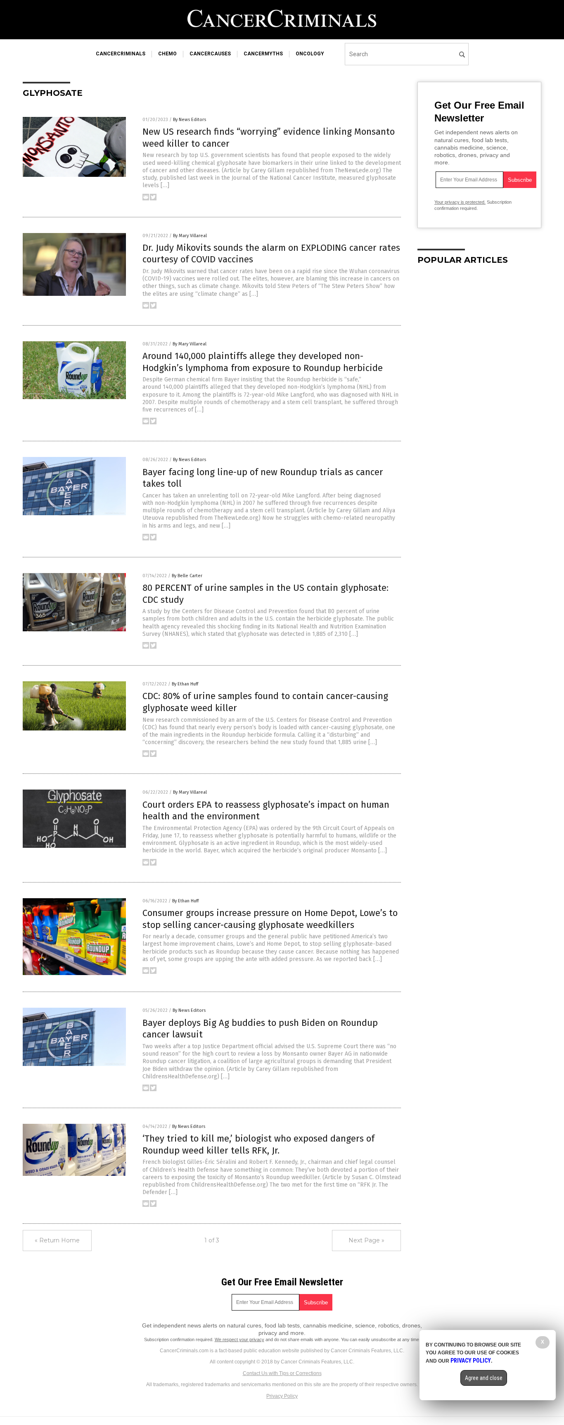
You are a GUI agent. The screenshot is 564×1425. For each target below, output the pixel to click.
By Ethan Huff (185, 684)
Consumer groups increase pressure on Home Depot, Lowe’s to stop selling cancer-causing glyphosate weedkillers (270, 918)
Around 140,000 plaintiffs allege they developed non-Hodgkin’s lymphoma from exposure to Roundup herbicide (262, 361)
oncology (310, 54)
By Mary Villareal (190, 235)
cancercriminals (120, 54)
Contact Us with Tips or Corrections (282, 1373)
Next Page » (366, 1240)
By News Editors (189, 119)
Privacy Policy (282, 1396)
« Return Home (57, 1240)
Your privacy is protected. (460, 202)
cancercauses (210, 54)
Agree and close (483, 1378)
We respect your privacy (239, 1339)
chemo (167, 54)
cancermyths (263, 54)
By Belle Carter (187, 575)
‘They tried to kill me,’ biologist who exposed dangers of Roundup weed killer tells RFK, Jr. (258, 1144)
